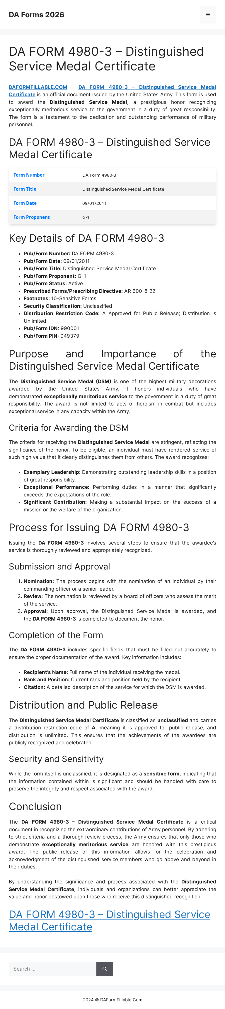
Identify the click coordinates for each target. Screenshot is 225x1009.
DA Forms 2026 (36, 14)
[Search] (104, 969)
